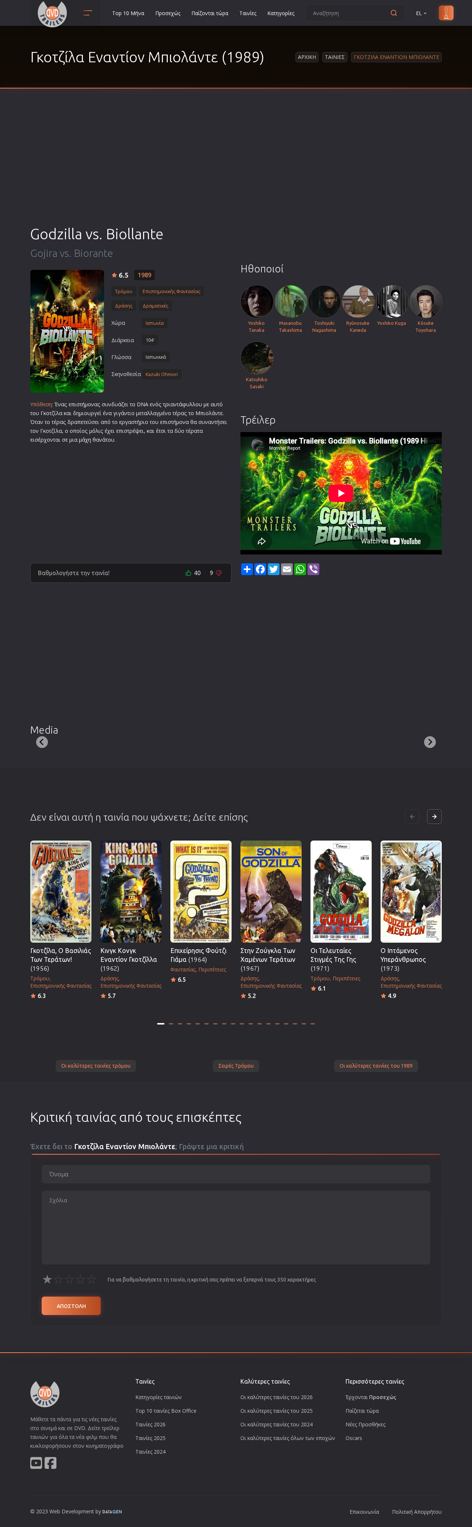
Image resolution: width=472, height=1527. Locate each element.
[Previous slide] (42, 742)
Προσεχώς (167, 13)
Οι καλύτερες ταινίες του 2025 (276, 1410)
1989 (144, 275)
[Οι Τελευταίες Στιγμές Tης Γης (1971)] (341, 892)
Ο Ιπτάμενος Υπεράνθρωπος (403, 959)
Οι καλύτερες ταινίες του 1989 (376, 1066)
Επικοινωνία (364, 1511)
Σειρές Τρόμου (236, 1066)
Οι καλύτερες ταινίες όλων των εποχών (287, 1437)
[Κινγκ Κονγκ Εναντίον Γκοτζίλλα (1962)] (131, 892)
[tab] (160, 1024)
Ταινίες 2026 (150, 1424)
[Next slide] (430, 742)
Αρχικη (307, 56)
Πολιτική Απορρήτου (417, 1511)
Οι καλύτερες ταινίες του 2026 (276, 1397)
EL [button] (419, 13)
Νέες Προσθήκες (365, 1424)
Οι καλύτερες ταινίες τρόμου (96, 1066)
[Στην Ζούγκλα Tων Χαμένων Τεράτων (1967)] (271, 892)
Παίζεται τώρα (362, 1410)
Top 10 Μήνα (128, 13)
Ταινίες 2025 (150, 1437)
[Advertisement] (236, 169)
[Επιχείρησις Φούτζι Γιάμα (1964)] (201, 892)
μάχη (85, 439)
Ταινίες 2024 (150, 1451)
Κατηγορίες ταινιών (158, 1397)
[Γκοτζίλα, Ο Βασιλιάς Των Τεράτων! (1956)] (60, 892)
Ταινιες (335, 56)
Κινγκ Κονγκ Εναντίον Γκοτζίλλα (128, 959)
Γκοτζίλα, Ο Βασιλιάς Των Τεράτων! (60, 959)
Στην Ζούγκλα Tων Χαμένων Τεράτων (267, 959)
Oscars (354, 1437)
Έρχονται (371, 1397)
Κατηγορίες (280, 13)
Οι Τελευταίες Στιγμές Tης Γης (333, 959)
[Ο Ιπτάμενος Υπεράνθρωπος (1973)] (411, 892)
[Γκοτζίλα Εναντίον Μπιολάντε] (67, 331)
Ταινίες (247, 13)
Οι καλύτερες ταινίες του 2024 (276, 1424)
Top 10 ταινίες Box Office (166, 1410)
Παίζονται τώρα (209, 13)
